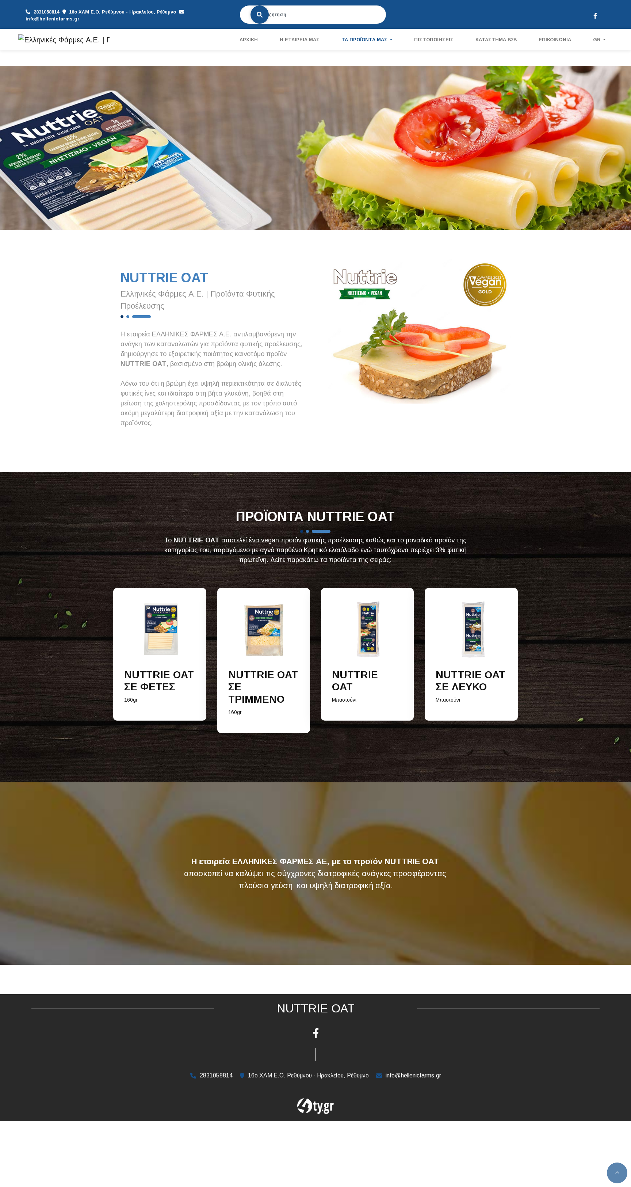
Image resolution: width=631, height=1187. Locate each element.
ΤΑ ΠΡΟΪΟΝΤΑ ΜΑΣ (365, 39)
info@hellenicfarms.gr (53, 19)
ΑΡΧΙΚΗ (249, 39)
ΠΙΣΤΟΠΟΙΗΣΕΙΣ (434, 39)
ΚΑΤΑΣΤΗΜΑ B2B (496, 39)
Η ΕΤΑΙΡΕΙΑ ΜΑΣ (300, 39)
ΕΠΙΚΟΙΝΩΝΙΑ (555, 39)
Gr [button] (597, 39)
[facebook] (595, 15)
